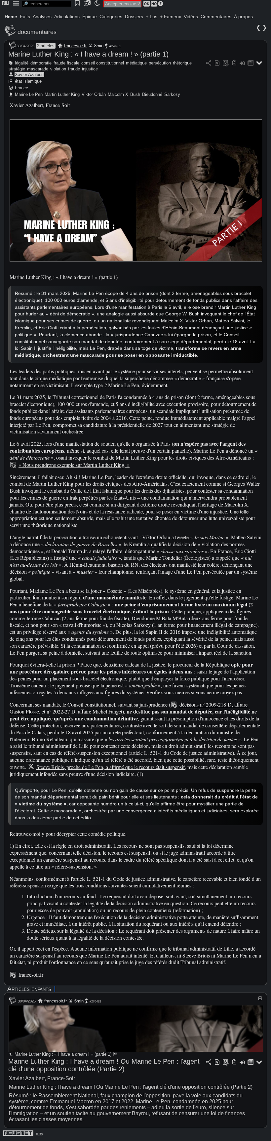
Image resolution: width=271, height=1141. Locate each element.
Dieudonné (152, 94)
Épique (89, 16)
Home (11, 16)
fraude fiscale (66, 63)
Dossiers (134, 16)
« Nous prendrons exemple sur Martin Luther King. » (74, 464)
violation (58, 68)
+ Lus (151, 16)
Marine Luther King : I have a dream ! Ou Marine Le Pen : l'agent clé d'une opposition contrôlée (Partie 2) (104, 1065)
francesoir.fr (75, 45)
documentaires (37, 32)
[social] (208, 63)
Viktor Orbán (94, 94)
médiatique (136, 63)
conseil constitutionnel (102, 63)
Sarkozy (172, 94)
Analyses (42, 16)
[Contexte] (225, 63)
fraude (74, 68)
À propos (243, 16)
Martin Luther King (62, 94)
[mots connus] (234, 63)
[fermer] (260, 998)
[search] (46, 4)
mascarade (37, 68)
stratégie (17, 68)
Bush (135, 94)
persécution (160, 63)
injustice (90, 68)
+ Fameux (170, 16)
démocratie (41, 63)
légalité (21, 63)
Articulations (67, 16)
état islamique (28, 81)
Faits (25, 16)
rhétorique (182, 63)
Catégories (110, 16)
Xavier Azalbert (29, 74)
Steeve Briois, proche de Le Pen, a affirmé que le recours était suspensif (110, 766)
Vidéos (191, 16)
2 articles (46, 45)
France (21, 87)
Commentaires (216, 16)
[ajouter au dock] (242, 63)
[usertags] (217, 63)
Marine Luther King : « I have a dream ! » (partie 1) (88, 54)
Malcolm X (118, 94)
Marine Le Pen (29, 94)
